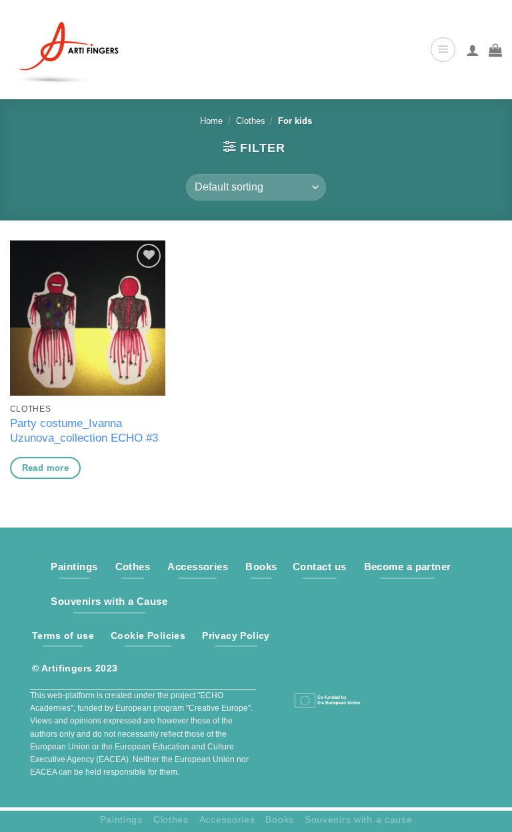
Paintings (121, 819)
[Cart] (495, 50)
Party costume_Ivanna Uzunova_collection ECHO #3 (84, 430)
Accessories (227, 819)
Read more (45, 468)
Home (211, 121)
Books (279, 819)
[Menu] (443, 49)
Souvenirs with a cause (358, 819)
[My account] (472, 50)
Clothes (250, 121)
